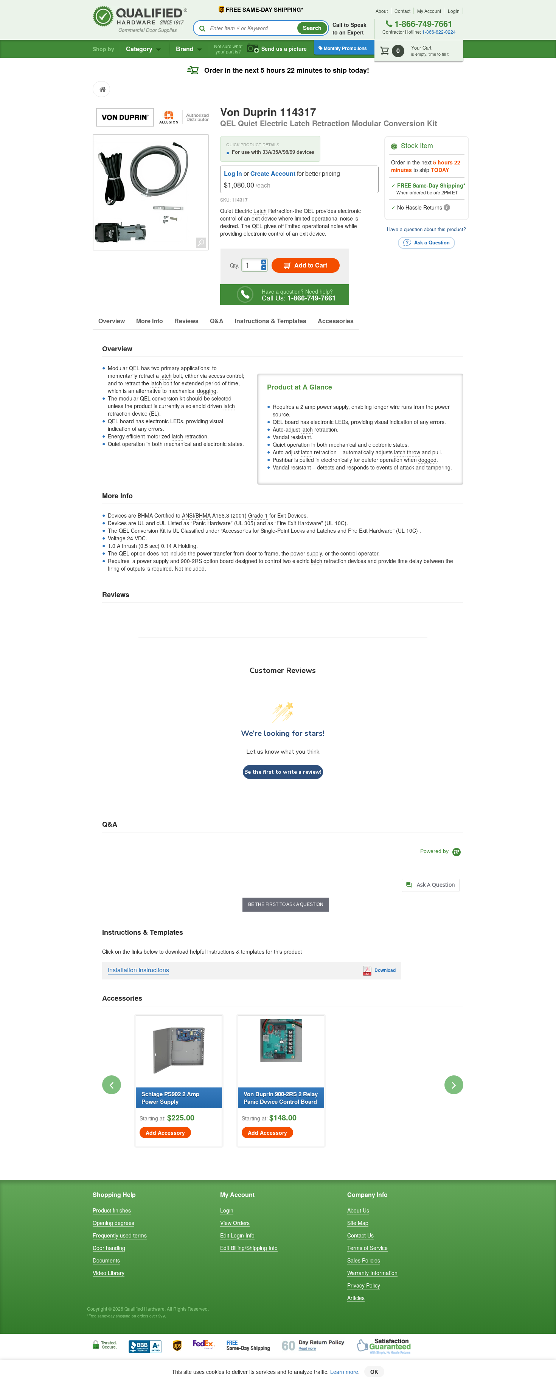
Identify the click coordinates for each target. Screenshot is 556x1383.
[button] (111, 1084)
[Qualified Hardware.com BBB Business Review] (145, 1345)
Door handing (109, 1248)
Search (312, 27)
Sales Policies (363, 1260)
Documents (106, 1260)
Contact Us (360, 1235)
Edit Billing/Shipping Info (249, 1248)
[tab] (431, 885)
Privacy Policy (363, 1285)
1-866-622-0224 (439, 31)
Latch (260, 210)
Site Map (357, 1223)
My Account (429, 11)
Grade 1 (258, 515)
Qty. (234, 265)
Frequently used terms (120, 1235)
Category (140, 48)
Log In (233, 173)
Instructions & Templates (270, 320)
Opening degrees (113, 1223)
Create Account (272, 173)
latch (166, 375)
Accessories (336, 320)
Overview (111, 320)
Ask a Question (431, 242)
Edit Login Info (237, 1235)
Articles (356, 1298)
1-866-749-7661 (422, 23)
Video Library (108, 1273)
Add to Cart (310, 265)
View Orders (235, 1223)
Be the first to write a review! (282, 772)
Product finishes (112, 1210)
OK (374, 1371)
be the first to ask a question (285, 904)
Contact (402, 11)
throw (413, 452)
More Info (149, 320)
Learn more (344, 1371)
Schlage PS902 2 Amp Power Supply (170, 1098)
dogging (206, 390)
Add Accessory (165, 1132)
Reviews (186, 320)
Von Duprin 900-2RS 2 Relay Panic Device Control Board (281, 1098)
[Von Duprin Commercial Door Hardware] (125, 116)
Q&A (217, 320)
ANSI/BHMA (196, 515)
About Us (358, 1210)
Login (454, 11)
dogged (427, 459)
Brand (185, 48)
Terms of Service (367, 1248)
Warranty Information (372, 1273)
